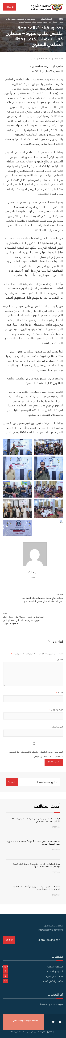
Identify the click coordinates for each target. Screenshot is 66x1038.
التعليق (59, 659)
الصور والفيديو (55, 971)
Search (11, 782)
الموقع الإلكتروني (56, 726)
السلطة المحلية (46, 19)
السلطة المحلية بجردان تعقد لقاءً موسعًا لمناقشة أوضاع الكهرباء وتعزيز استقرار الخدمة (33, 843)
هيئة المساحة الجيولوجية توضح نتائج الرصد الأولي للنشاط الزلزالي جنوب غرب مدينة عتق (36, 820)
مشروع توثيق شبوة (53, 981)
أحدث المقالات (47, 806)
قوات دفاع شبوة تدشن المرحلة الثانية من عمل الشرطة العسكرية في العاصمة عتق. (42, 598)
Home (60, 19)
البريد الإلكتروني (56, 709)
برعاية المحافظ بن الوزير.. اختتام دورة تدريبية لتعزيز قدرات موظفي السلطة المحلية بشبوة (36, 865)
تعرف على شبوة (54, 976)
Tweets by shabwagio (51, 1004)
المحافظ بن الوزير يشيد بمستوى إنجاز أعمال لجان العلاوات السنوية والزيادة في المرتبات (36, 888)
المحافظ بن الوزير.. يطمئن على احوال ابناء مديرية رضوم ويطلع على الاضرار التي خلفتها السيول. (23, 618)
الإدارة (33, 58)
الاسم (59, 692)
